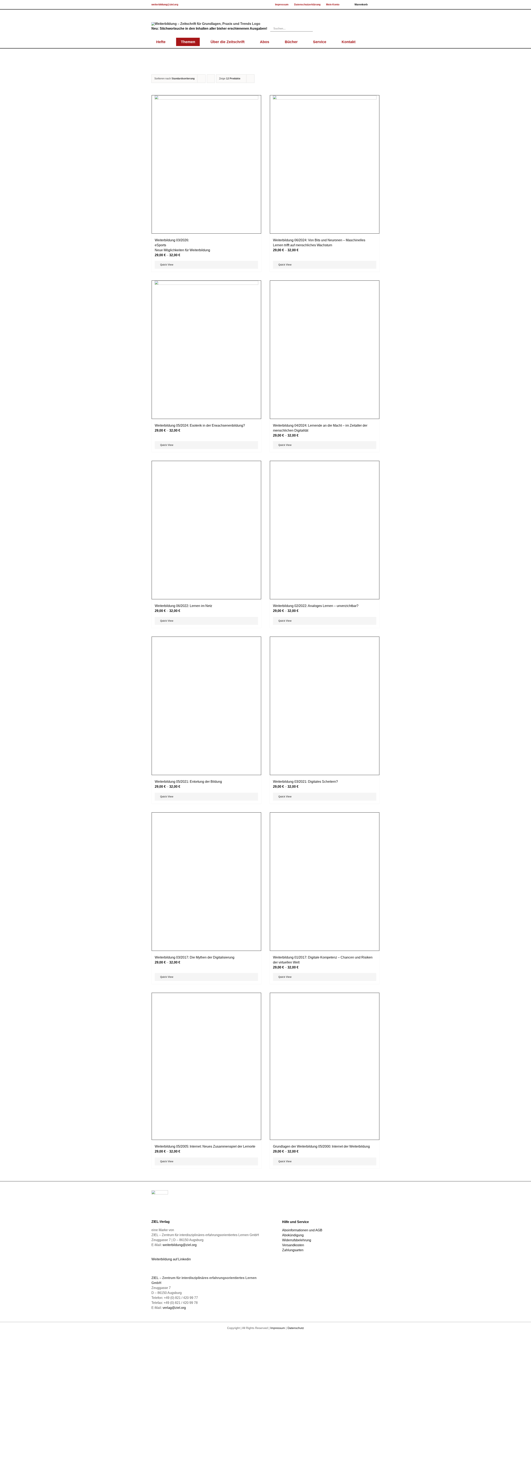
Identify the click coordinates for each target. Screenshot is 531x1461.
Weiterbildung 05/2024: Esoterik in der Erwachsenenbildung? (200, 425)
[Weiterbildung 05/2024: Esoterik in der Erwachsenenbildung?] (206, 349)
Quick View (166, 264)
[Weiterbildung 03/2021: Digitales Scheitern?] (324, 1138)
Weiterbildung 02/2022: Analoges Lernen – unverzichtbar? (315, 951)
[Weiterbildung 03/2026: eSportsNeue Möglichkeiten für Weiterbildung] (206, 164)
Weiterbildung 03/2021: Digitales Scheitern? (305, 1300)
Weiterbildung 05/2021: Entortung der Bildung (188, 1300)
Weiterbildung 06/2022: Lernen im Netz (183, 951)
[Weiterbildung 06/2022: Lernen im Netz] (206, 789)
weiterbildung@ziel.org (164, 4)
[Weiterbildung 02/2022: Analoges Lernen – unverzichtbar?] (324, 789)
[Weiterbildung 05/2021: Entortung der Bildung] (206, 1138)
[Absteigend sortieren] (211, 78)
